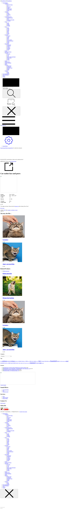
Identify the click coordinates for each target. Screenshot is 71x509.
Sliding (8, 24)
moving (5, 363)
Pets (8, 15)
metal (67, 361)
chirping (23, 361)
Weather (6, 70)
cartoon (19, 361)
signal (26, 363)
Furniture (8, 47)
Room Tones (9, 9)
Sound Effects (5, 2)
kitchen (63, 361)
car (17, 361)
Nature (8, 7)
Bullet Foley (9, 65)
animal (9, 210)
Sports (6, 60)
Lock (8, 22)
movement (2, 363)
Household (7, 43)
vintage (37, 363)
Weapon (6, 64)
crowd (29, 361)
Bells (8, 27)
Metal (8, 23)
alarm (1, 361)
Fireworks (9, 6)
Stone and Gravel (10, 40)
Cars (8, 54)
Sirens (8, 10)
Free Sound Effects (6, 73)
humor (58, 361)
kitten (13, 210)
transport (33, 363)
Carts (8, 55)
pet (15, 210)
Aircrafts (8, 53)
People (6, 50)
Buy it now (2, 208)
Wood (8, 33)
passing (12, 363)
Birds (8, 12)
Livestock (9, 14)
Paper (8, 32)
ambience (4, 361)
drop (32, 361)
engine (35, 361)
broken (16, 361)
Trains (8, 58)
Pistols (8, 68)
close (27, 361)
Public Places (9, 8)
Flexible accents (10, 17)
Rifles (8, 69)
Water (8, 41)
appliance (12, 361)
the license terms (13, 161)
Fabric (8, 28)
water (40, 363)
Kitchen (8, 48)
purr (16, 210)
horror (49, 361)
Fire (7, 5)
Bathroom (9, 45)
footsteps (43, 361)
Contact (4, 76)
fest (36, 361)
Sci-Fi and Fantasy (8, 51)
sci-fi (24, 363)
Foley (6, 26)
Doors (6, 21)
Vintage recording (8, 62)
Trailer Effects (7, 61)
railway (17, 363)
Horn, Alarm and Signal (11, 56)
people (14, 363)
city (24, 361)
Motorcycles (9, 57)
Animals (6, 11)
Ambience (6, 3)
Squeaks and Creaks (10, 19)
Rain (8, 71)
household (53, 361)
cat (11, 210)
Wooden (8, 25)
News (4, 75)
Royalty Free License (23, 411)
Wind (8, 72)
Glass (8, 29)
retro (19, 363)
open (9, 363)
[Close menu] (11, 111)
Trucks (8, 59)
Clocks (8, 46)
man (65, 361)
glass (47, 361)
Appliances (9, 44)
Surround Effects (6, 74)
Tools (8, 49)
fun (45, 361)
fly (37, 361)
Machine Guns (9, 67)
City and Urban (10, 4)
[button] (2, 403)
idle (60, 361)
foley (39, 361)
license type (17, 206)
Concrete (8, 35)
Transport (8, 20)
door (31, 361)
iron (61, 361)
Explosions (9, 66)
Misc (8, 18)
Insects (8, 13)
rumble (22, 363)
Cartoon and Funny (8, 16)
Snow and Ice (9, 39)
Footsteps (6, 34)
